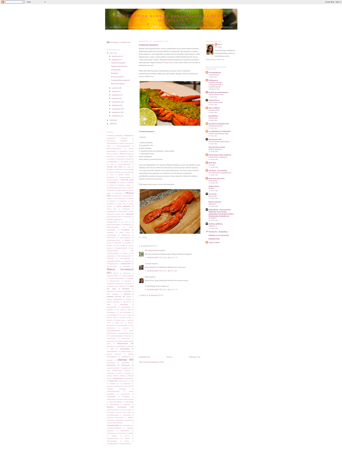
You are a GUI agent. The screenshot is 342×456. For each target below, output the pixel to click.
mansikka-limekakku (128, 276)
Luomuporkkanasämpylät (120, 80)
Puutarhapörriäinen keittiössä (220, 154)
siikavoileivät (128, 386)
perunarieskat (126, 338)
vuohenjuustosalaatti (112, 438)
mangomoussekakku (112, 276)
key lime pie (126, 222)
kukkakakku (110, 232)
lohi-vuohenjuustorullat (124, 256)
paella (129, 315)
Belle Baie (212, 162)
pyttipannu (110, 360)
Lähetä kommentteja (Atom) (154, 362)
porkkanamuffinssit (112, 351)
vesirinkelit (130, 433)
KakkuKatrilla (214, 238)
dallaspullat (110, 169)
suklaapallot (127, 404)
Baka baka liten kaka (217, 178)
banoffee (114, 154)
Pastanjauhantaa (215, 72)
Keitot (129, 214)
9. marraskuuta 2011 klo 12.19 (161, 289)
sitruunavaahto (111, 399)
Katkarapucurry (123, 211)
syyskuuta (116, 88)
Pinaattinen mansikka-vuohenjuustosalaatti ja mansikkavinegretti (216, 84)
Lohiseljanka (116, 69)
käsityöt (127, 240)
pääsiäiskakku (111, 363)
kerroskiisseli (127, 217)
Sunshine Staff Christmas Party (218, 133)
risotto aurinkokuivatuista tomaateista (119, 370)
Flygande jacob (119, 172)
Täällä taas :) (213, 226)
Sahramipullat (130, 378)
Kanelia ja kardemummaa (218, 92)
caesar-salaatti (124, 162)
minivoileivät (123, 286)
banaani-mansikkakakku (123, 146)
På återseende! (213, 180)
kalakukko (131, 198)
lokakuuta (116, 59)
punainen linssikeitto (114, 354)
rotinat (119, 373)
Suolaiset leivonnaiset (117, 407)
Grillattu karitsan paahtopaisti (218, 157)
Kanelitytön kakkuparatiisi (219, 123)
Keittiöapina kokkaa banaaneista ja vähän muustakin (171, 18)
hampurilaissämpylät (125, 177)
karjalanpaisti (126, 209)
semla (132, 381)
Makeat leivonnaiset (120, 269)
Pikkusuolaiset (122, 343)
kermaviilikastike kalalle (114, 217)
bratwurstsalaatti (121, 156)
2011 (112, 53)
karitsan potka (111, 209)
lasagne (109, 243)
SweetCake (213, 194)
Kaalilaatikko (128, 196)
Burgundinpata (113, 162)
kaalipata (109, 198)
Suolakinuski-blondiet (215, 126)
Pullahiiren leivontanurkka (219, 235)
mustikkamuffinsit (112, 307)
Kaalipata (114, 73)
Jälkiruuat (129, 192)
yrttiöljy (127, 441)
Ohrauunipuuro (111, 312)
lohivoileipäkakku (125, 258)
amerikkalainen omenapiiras (117, 138)
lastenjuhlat (128, 243)
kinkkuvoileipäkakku (112, 227)
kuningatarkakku (111, 235)
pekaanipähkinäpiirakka (113, 330)
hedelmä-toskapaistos (113, 180)
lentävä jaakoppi (120, 245)
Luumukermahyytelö (112, 264)
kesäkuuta (116, 98)
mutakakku (110, 310)
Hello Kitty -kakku (128, 180)
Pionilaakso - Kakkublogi (218, 231)
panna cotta (119, 323)
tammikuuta (116, 115)
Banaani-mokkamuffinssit (114, 148)
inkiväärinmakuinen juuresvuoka (116, 188)
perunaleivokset (111, 338)
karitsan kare (121, 204)
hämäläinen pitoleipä (124, 185)
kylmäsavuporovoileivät (113, 240)
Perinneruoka (128, 336)
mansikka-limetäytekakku (116, 278)
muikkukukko (128, 291)
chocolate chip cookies (115, 167)
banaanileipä (123, 151)
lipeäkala (125, 253)
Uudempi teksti (144, 357)
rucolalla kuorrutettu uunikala (116, 376)
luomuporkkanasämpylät (114, 261)
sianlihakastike (126, 384)
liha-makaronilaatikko (121, 248)
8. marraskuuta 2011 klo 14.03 (161, 271)
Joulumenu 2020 (214, 110)
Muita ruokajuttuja (113, 294)
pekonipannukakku (116, 336)
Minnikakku (126, 289)
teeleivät (119, 412)
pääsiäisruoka (111, 365)
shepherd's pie (114, 384)
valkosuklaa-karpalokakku (114, 428)
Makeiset (115, 273)
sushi (122, 410)
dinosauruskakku (129, 169)
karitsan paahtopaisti (123, 206)
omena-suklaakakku (125, 312)
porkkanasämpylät (126, 351)
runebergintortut (117, 378)
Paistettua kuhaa (120, 320)
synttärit (129, 410)
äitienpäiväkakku (124, 443)
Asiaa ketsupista (214, 75)
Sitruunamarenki (215, 139)
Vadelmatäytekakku (113, 425)
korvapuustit (125, 230)
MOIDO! (212, 188)
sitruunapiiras (126, 396)
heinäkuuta (116, 95)
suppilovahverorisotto (113, 410)
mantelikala (130, 278)
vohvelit (127, 436)
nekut (129, 310)
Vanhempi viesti (194, 357)
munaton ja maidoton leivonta (120, 295)
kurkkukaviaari (126, 235)
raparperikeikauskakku (113, 368)
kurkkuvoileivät (111, 237)
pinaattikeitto (110, 346)
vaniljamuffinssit (125, 430)
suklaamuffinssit (114, 404)
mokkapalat (110, 291)
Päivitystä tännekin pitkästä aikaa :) (220, 141)
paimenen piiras (112, 317)
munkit (109, 304)
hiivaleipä (122, 182)
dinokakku (119, 169)
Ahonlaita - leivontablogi (218, 170)
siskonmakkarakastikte (113, 391)
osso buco (122, 315)
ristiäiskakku (110, 373)
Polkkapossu (213, 80)
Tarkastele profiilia (215, 59)
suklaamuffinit (130, 402)
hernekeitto (112, 182)
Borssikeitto (110, 156)
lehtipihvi (109, 245)
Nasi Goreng (121, 310)
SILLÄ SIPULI (214, 108)
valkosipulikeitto (126, 425)
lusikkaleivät (127, 261)
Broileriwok (130, 159)
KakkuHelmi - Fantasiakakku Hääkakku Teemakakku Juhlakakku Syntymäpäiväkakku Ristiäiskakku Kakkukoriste (221, 212)
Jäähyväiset (212, 204)
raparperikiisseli (126, 368)
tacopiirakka (110, 412)
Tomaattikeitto (127, 415)
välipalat (127, 438)
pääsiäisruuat (125, 365)
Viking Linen (168, 62)
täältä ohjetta (150, 167)
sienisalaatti (118, 386)
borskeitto (129, 154)
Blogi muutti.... (213, 196)
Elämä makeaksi (215, 201)
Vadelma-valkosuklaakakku (114, 423)
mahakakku (126, 266)
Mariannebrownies (115, 281)
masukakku (128, 283)
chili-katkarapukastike (124, 164)
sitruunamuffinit (111, 396)
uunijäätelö (128, 420)
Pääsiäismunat (213, 118)
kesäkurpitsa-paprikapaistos (114, 219)
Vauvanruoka (121, 433)
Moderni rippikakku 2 (215, 149)
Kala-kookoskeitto (118, 83)
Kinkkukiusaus (127, 224)
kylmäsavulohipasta (125, 237)
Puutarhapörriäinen (152, 250)
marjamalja (127, 281)
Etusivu (169, 357)
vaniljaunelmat (111, 433)
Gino (111, 175)
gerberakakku (130, 172)
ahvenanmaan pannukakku (114, 135)
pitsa (112, 349)
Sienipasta (110, 386)
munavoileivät (127, 302)
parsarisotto (126, 328)
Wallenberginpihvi (112, 441)
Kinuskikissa (213, 115)
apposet (122, 143)
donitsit (111, 172)
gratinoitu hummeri (124, 175)
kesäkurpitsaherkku (112, 222)
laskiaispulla (117, 243)
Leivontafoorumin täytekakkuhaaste (220, 173)
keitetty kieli (120, 214)
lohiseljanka (110, 258)
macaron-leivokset (112, 266)
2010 (112, 120)
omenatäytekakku (112, 315)
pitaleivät (131, 346)
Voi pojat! (212, 165)
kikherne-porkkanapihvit (113, 224)
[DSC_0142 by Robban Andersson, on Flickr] (173, 234)
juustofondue (118, 193)
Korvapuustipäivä (117, 76)
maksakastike (127, 273)
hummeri (112, 185)
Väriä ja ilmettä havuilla (216, 94)
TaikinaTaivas (214, 100)
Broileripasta (121, 159)
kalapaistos (112, 201)
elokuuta (115, 91)
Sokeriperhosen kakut (217, 147)
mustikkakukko (124, 304)
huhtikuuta (116, 105)
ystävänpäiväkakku (112, 443)
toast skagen (127, 412)
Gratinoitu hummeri (118, 62)
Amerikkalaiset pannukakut (117, 141)
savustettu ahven (122, 381)
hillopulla (131, 182)
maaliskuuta (116, 109)
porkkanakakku (125, 349)
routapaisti (128, 373)
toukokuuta (116, 102)
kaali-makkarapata (116, 196)
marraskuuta (116, 56)
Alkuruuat (128, 135)
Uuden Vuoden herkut (216, 102)
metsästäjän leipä (112, 286)
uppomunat (120, 420)
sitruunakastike (125, 394)
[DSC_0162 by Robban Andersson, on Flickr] (173, 126)
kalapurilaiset (123, 201)
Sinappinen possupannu (116, 389)
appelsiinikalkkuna (112, 143)
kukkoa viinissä (124, 232)
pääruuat (122, 359)
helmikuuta (116, 112)
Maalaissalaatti (126, 264)
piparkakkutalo (121, 346)
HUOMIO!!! (213, 218)
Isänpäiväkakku (121, 190)
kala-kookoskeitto (120, 198)
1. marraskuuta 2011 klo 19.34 (161, 257)
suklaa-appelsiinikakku (115, 402)
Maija (147, 277)
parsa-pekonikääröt (122, 325)
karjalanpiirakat (111, 211)
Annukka (148, 263)
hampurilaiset (110, 177)
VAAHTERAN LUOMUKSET (220, 131)
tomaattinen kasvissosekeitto (115, 417)
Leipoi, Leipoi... (214, 242)
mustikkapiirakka (126, 307)
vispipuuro (114, 436)
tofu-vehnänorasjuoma (113, 415)
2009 (112, 123)
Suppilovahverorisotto (119, 66)
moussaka (118, 291)
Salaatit (111, 381)
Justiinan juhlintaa (216, 223)
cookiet (129, 167)
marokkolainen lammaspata (115, 283)
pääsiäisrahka (125, 363)
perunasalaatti (111, 341)
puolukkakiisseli (126, 357)
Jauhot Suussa (214, 186)
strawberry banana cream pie (125, 399)
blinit (121, 154)
